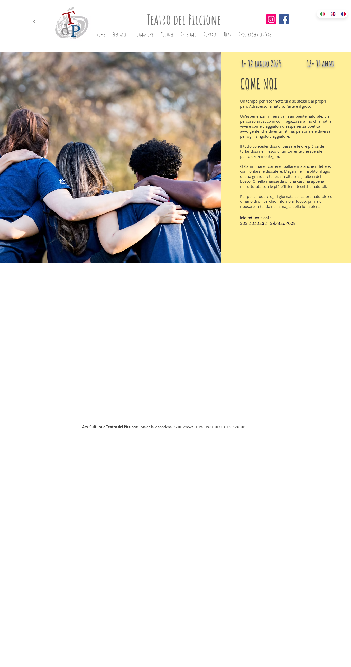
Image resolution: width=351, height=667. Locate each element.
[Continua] (34, 21)
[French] (342, 14)
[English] (332, 14)
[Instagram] (271, 19)
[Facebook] (284, 19)
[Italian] (322, 14)
